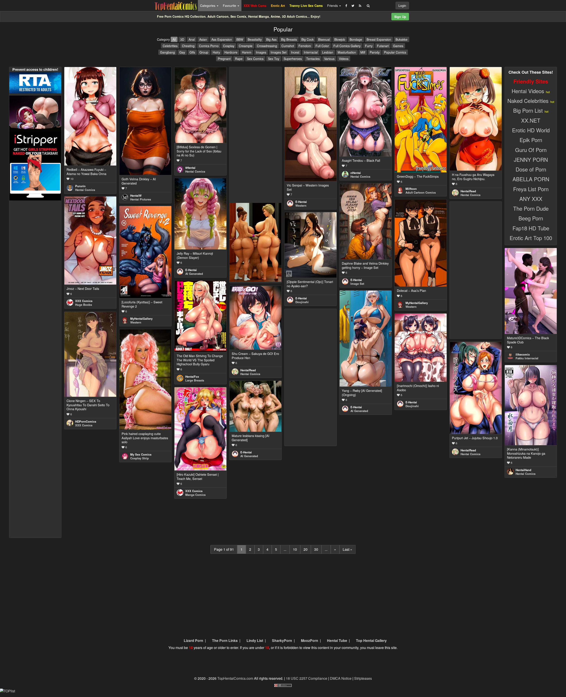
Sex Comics (255, 58)
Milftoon (411, 189)
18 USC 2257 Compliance (306, 678)
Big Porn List (528, 110)
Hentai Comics (85, 190)
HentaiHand (523, 470)
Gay (182, 52)
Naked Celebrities (528, 100)
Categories (208, 5)
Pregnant (224, 58)
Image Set (357, 283)
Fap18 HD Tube (530, 228)
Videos (343, 58)
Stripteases (363, 678)
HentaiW (136, 195)
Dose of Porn (531, 169)
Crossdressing (267, 46)
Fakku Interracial (527, 358)
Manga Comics (195, 495)
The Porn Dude (531, 208)
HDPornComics (85, 421)
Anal (192, 39)
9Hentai (190, 168)
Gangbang (167, 52)
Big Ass (271, 39)
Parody (375, 52)
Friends (333, 5)
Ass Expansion (221, 39)
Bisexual (324, 39)
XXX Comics (83, 301)
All (174, 39)
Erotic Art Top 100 (531, 238)
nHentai (355, 173)
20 (306, 549)
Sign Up (400, 16)
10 (295, 549)
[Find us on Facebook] (346, 5)
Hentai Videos (528, 91)
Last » (347, 549)
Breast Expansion (379, 39)
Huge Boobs (83, 304)
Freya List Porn (531, 189)
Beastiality (255, 39)
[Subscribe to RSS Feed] (360, 5)
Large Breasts (194, 380)
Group (203, 52)
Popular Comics (395, 52)
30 (316, 549)
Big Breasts (289, 39)
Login (402, 5)
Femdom (304, 46)
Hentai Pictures (140, 199)
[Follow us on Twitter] (353, 5)
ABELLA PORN (530, 179)
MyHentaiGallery (416, 303)
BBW (239, 39)
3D (182, 39)
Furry (369, 46)
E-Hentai (301, 202)
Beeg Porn (530, 218)
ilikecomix (523, 354)
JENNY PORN (531, 159)
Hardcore (230, 52)
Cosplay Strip (139, 458)
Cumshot (287, 46)
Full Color (322, 46)
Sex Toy (273, 58)
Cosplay (228, 46)
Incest (295, 52)
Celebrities (170, 46)
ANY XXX (530, 198)
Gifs (192, 52)
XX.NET (530, 120)
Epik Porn (531, 140)
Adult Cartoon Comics (420, 192)
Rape (239, 58)
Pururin (80, 186)
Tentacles (313, 58)
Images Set (279, 52)
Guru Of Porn (531, 150)
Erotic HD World (531, 130)
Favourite (230, 5)
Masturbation (347, 52)
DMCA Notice (341, 678)
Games (398, 46)
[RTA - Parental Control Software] (35, 82)
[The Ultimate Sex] (35, 113)
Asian (203, 39)
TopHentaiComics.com (235, 678)
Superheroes (293, 58)
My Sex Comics (140, 454)
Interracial (311, 52)
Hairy (216, 52)
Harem (246, 52)
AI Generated (194, 273)
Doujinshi (302, 302)
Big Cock (307, 39)
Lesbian (327, 52)
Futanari (383, 46)
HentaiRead (468, 191)
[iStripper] (35, 165)
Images (261, 52)
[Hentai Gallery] (255, 242)
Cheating (188, 46)
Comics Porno (209, 46)
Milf (362, 52)
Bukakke (401, 39)
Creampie (245, 46)
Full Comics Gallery (347, 46)
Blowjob (339, 39)
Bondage (356, 39)
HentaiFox (192, 376)
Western (300, 205)
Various (329, 58)
